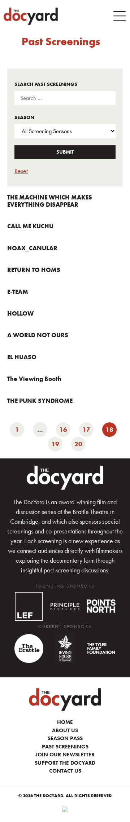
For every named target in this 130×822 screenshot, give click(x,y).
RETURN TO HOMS (33, 270)
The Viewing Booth (34, 379)
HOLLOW (20, 313)
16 (64, 428)
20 (80, 442)
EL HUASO (21, 357)
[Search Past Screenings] (65, 98)
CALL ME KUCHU (30, 226)
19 (56, 442)
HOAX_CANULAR (32, 248)
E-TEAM (17, 292)
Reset (21, 171)
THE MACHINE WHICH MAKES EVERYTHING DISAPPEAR (49, 200)
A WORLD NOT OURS (37, 335)
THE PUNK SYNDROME (40, 401)
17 (88, 428)
